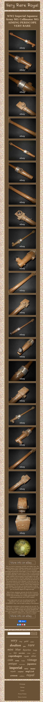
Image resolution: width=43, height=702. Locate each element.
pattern (32, 641)
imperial (15, 668)
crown (13, 675)
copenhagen (15, 656)
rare (31, 645)
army (17, 660)
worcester (22, 664)
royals (26, 656)
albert (34, 653)
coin (10, 659)
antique (12, 663)
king (20, 641)
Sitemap (22, 687)
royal (30, 675)
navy (26, 668)
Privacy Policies (22, 694)
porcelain (22, 653)
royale (13, 671)
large (35, 650)
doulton (15, 645)
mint (10, 649)
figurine (27, 649)
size (15, 653)
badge (23, 660)
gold (26, 641)
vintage (32, 659)
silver (33, 656)
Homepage (22, 684)
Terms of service (22, 697)
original (20, 671)
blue (18, 649)
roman (28, 653)
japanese (31, 663)
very (14, 640)
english (30, 671)
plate (24, 646)
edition (22, 676)
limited (32, 669)
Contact (22, 690)
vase (10, 653)
